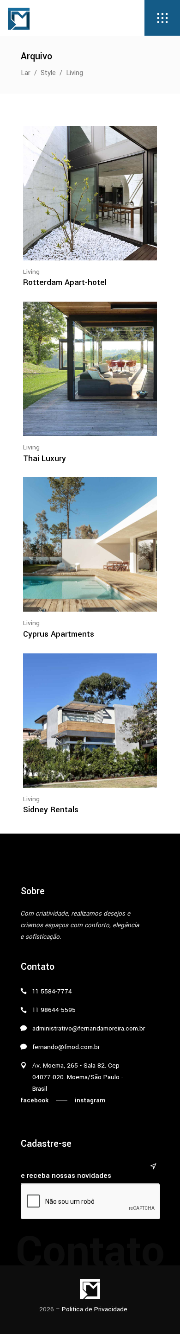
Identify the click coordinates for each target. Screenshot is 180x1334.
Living (31, 271)
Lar (25, 73)
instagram (90, 1100)
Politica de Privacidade (94, 1309)
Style (48, 73)
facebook (34, 1100)
